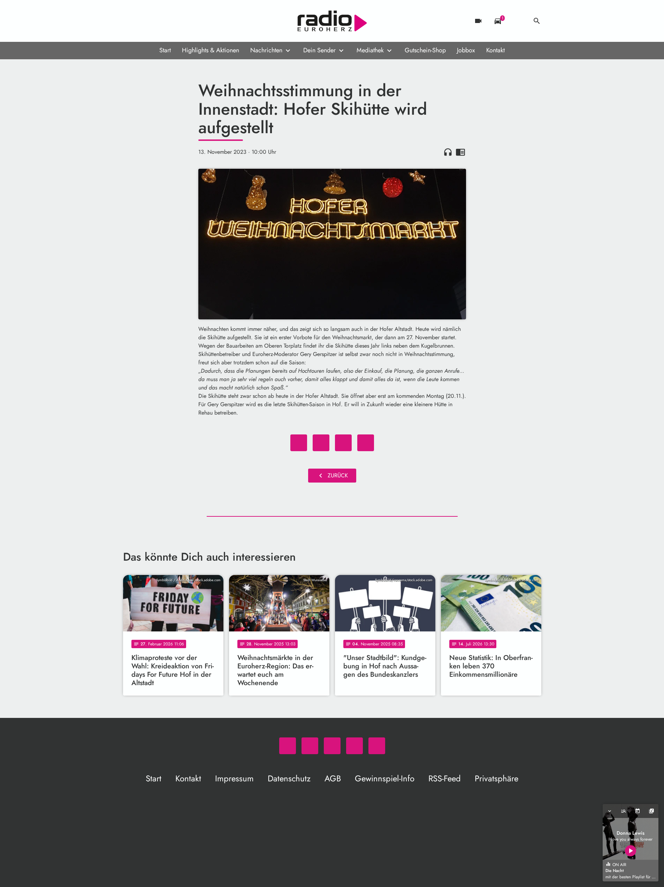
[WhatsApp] (130, 21)
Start (165, 50)
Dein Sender (319, 50)
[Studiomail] (172, 21)
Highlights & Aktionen (210, 50)
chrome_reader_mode (460, 152)
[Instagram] (158, 21)
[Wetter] (517, 21)
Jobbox (466, 50)
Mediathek (370, 50)
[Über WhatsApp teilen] (343, 442)
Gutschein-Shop (425, 50)
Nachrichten (266, 50)
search (537, 21)
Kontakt (495, 50)
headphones (448, 152)
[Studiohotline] (186, 21)
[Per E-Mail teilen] (365, 442)
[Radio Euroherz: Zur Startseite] (332, 21)
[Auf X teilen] (321, 442)
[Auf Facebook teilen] (298, 442)
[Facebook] (144, 21)
